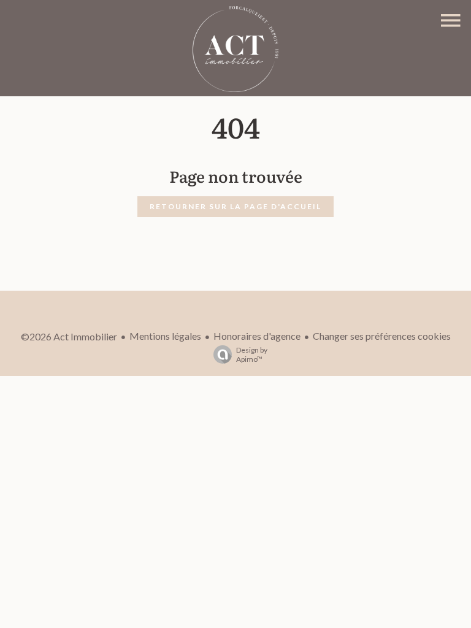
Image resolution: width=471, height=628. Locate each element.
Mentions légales (165, 336)
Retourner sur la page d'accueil (235, 206)
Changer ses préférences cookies (382, 336)
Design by (251, 354)
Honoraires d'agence (257, 336)
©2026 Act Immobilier (69, 336)
